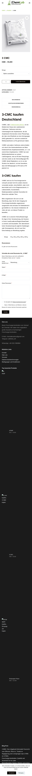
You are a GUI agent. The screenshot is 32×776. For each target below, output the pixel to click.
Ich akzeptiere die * (15, 302)
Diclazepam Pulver (14, 678)
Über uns (4, 355)
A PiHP (11, 430)
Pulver (11, 92)
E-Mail (4, 275)
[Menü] (2, 3)
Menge (4, 70)
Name (4, 267)
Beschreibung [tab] (16, 99)
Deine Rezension (7, 283)
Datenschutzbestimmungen (19, 302)
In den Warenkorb (20, 81)
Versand (4, 357)
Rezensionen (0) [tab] (16, 107)
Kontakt (4, 352)
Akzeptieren (11, 773)
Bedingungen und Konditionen (11, 362)
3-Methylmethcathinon (17, 125)
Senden (6, 312)
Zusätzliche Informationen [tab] (16, 103)
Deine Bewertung (5, 262)
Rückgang (21, 773)
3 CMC (11, 554)
